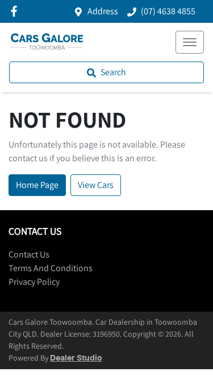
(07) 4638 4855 (168, 11)
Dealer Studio (76, 358)
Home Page (37, 185)
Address (102, 11)
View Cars (96, 185)
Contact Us (29, 254)
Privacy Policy (34, 282)
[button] (190, 42)
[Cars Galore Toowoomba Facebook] (16, 11)
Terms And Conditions (51, 268)
